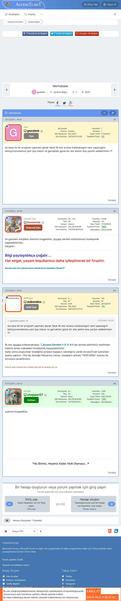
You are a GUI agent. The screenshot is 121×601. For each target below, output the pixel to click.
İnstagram (70, 583)
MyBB (20, 559)
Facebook (70, 580)
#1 (115, 119)
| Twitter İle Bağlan (62, 33)
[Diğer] (42, 14)
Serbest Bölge (60, 92)
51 (103, 306)
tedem (26, 565)
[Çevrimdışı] (7, 126)
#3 (114, 290)
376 (103, 399)
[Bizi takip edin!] (115, 14)
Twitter (69, 576)
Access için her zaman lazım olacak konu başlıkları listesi (33, 268)
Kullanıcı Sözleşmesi (15, 580)
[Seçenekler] (104, 113)
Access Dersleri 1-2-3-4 (57, 344)
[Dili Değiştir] (40, 531)
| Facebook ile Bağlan (36, 33)
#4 (114, 383)
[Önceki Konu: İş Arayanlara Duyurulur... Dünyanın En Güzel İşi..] (6, 89)
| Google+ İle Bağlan (88, 33)
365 (103, 227)
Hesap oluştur (89, 509)
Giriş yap (31, 509)
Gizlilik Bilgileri (13, 583)
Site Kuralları (12, 576)
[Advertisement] (57, 59)
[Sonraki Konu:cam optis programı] (114, 89)
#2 (114, 211)
